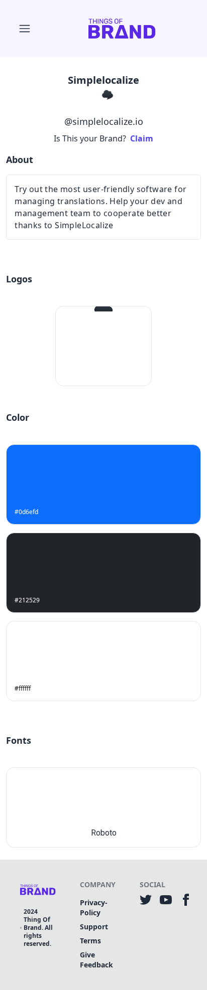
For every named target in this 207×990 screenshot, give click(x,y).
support (94, 926)
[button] (24, 28)
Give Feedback (96, 959)
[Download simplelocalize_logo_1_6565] (74, 344)
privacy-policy (94, 907)
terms (90, 940)
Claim (141, 138)
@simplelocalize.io (103, 121)
